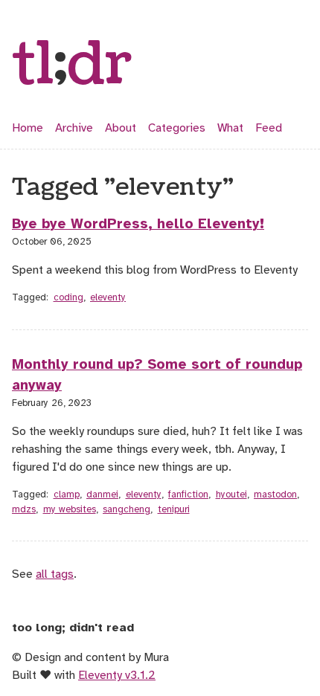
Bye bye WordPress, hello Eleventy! (138, 224)
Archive (74, 127)
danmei (102, 494)
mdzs (24, 509)
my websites (69, 509)
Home (27, 127)
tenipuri (174, 509)
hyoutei (231, 494)
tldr (72, 65)
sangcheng (126, 509)
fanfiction (188, 494)
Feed (268, 127)
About (120, 127)
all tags (55, 574)
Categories (176, 127)
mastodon (275, 494)
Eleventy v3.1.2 (117, 675)
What (230, 127)
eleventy (108, 297)
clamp (67, 494)
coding (68, 297)
